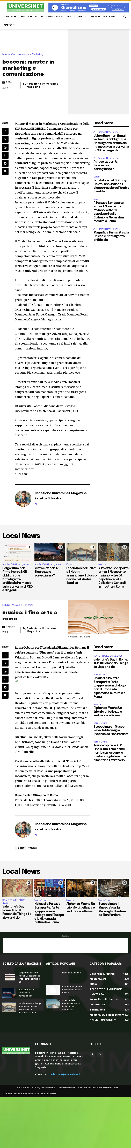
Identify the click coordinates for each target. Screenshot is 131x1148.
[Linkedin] (5, 155)
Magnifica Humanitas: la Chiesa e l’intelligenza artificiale (111, 236)
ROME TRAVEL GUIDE (50, 16)
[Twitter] (5, 139)
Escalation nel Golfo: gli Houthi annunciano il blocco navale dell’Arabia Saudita (81, 576)
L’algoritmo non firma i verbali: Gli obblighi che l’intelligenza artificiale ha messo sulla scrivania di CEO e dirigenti (111, 143)
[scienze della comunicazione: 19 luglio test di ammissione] (53, 1003)
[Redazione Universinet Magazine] (23, 498)
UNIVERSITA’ (109, 16)
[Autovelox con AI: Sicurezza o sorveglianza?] (49, 552)
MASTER (8, 25)
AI (36, 16)
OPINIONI (8, 16)
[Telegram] (5, 163)
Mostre (97, 199)
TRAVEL (69, 16)
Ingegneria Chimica (71, 973)
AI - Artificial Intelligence (106, 131)
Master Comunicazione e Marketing (22, 54)
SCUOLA (82, 16)
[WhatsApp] (5, 147)
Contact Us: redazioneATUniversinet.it (99, 1087)
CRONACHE (24, 16)
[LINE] (5, 171)
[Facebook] (5, 131)
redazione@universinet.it (65, 1074)
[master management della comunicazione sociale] (53, 990)
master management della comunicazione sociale (72, 989)
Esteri (96, 176)
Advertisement (67, 1087)
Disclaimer (23, 1087)
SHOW (94, 16)
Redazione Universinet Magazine (42, 85)
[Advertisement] (65, 945)
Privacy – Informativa (43, 1087)
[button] (124, 16)
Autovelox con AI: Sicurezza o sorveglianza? (105, 165)
